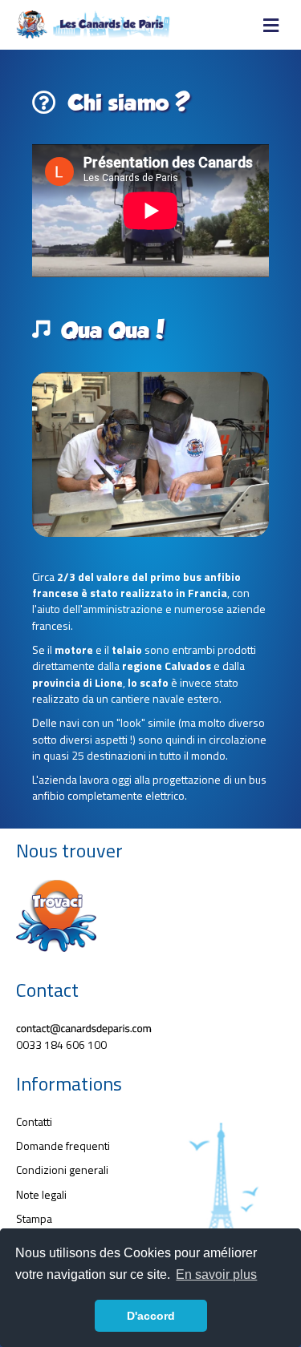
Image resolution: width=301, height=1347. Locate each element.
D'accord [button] (151, 1315)
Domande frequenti (63, 1145)
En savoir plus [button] (216, 1274)
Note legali (41, 1194)
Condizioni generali (62, 1169)
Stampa (34, 1218)
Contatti (34, 1121)
